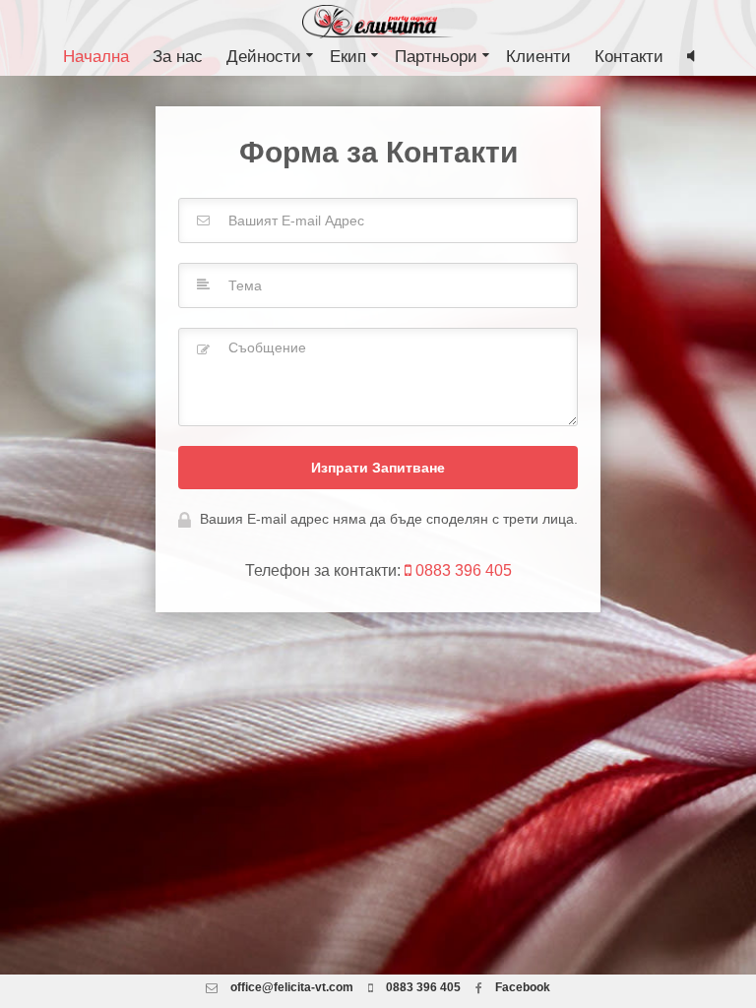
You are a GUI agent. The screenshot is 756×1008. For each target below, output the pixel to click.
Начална (96, 56)
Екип (350, 56)
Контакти (629, 56)
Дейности (266, 56)
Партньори (438, 56)
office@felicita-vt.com (291, 987)
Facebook (521, 987)
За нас (178, 56)
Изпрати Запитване (378, 467)
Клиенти (538, 56)
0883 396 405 (461, 570)
